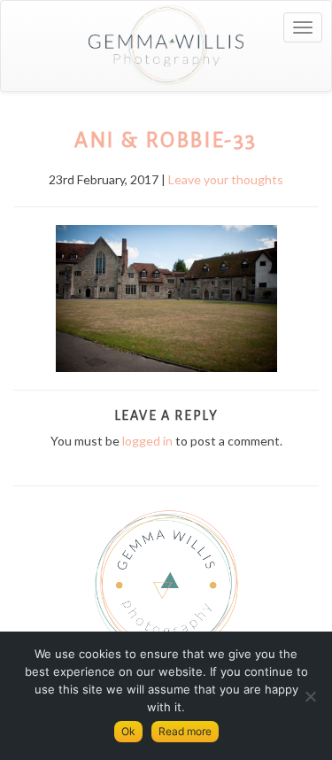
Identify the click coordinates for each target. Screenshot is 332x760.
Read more (185, 731)
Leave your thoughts (225, 179)
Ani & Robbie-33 (166, 139)
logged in (147, 440)
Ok (128, 731)
